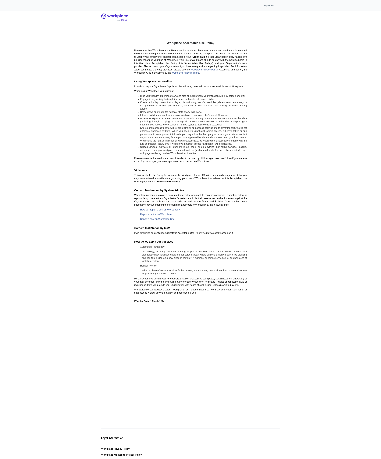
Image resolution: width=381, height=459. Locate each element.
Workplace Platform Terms (185, 72)
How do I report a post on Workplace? (160, 209)
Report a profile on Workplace (156, 214)
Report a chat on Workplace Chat (157, 219)
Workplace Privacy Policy (204, 69)
